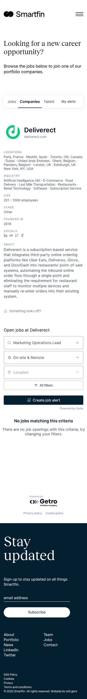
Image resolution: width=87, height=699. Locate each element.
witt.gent (71, 691)
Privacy (8, 683)
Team (48, 635)
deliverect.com (35, 137)
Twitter (10, 655)
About (9, 635)
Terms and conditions (18, 687)
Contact (51, 645)
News (8, 645)
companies (30, 101)
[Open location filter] (77, 372)
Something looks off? (25, 311)
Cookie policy (55, 513)
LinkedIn (11, 650)
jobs (11, 101)
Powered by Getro (71, 408)
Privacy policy (32, 513)
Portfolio (11, 640)
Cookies (9, 678)
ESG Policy (10, 674)
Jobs (48, 640)
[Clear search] (77, 343)
